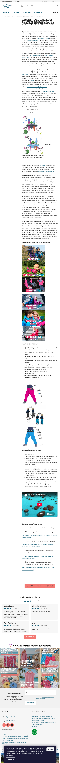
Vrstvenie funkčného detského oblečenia (15, 738)
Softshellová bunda (35, 55)
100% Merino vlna (7, 740)
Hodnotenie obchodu (30, 597)
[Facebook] (4, 725)
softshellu (42, 165)
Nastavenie (10, 759)
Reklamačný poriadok (38, 720)
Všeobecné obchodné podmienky (42, 716)
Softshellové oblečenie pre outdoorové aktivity (14, 743)
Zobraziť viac (30, 637)
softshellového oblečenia (46, 171)
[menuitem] (11, 12)
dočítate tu (9, 755)
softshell (31, 80)
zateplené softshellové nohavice (37, 87)
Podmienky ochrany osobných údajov (43, 718)
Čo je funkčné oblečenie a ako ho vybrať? (15, 736)
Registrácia (53, 1)
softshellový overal (33, 40)
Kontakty (17, 1)
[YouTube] (12, 725)
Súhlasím (50, 749)
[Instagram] (8, 725)
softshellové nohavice (48, 91)
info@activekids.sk (12, 717)
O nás (4, 734)
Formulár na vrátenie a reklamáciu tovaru (44, 722)
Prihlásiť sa (30, 703)
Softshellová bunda (43, 38)
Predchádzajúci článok (34, 586)
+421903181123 (10, 720)
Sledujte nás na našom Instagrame (32, 645)
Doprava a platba (7, 1)
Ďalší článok (49, 586)
